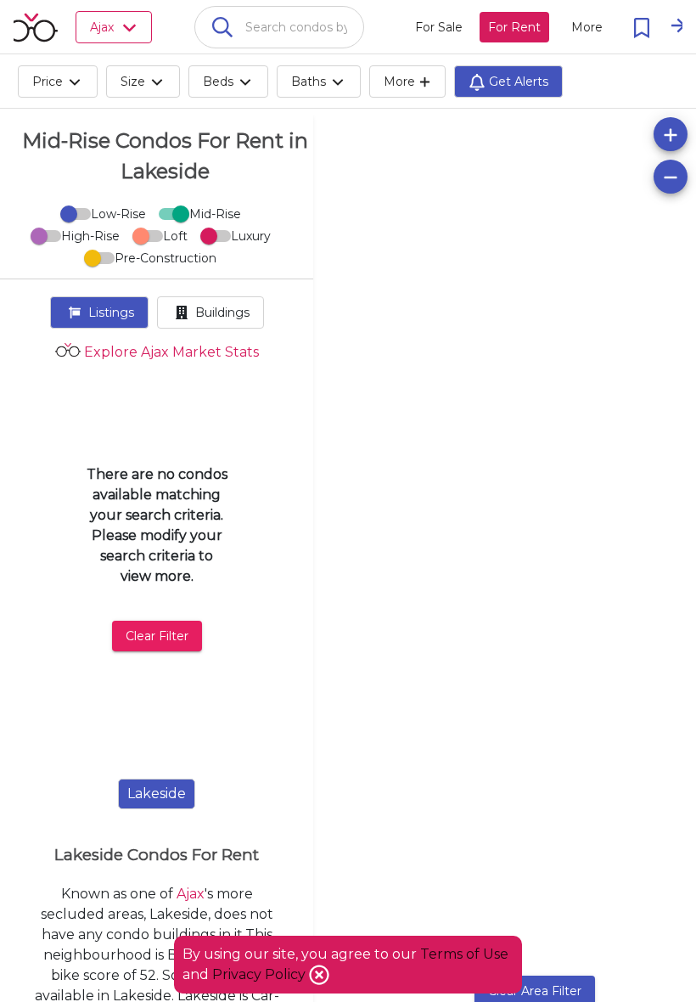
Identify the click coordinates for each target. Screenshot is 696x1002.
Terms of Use (464, 954)
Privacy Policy (260, 974)
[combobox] (279, 27)
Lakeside (156, 793)
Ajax (191, 894)
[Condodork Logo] (31, 27)
